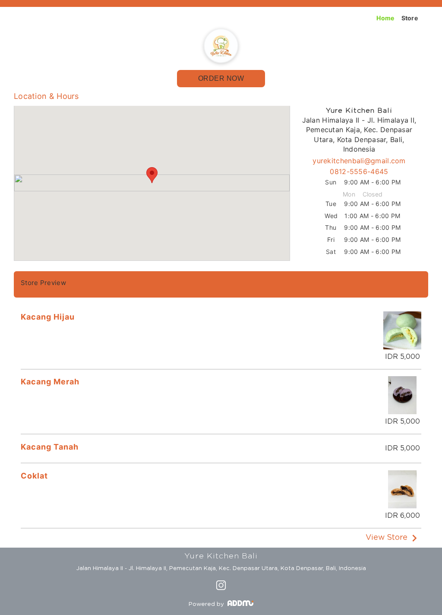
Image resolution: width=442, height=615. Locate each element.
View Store (386, 538)
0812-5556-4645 (359, 171)
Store (409, 18)
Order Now (221, 78)
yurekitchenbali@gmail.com (359, 160)
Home (385, 18)
